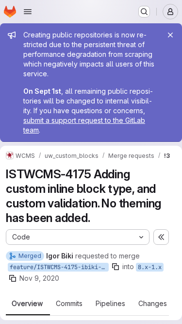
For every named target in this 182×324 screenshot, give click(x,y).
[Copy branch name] (115, 267)
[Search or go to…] (144, 11)
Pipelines (110, 303)
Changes (152, 303)
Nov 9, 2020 (39, 278)
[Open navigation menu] (27, 11)
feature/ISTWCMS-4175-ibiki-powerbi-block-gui (59, 267)
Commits (69, 303)
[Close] (170, 35)
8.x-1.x (150, 267)
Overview (27, 303)
